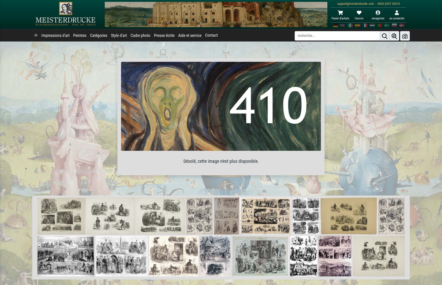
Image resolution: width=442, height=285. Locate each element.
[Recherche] (385, 36)
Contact (211, 35)
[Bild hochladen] (405, 36)
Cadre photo (140, 35)
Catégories (98, 35)
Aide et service (189, 35)
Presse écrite (164, 35)
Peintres (79, 35)
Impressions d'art (55, 35)
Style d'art (119, 35)
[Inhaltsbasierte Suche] (394, 36)
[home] (36, 35)
